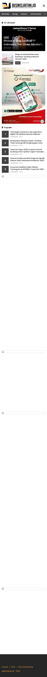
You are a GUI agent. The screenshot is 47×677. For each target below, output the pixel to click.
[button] (43, 5)
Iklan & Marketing (25, 667)
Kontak (5, 667)
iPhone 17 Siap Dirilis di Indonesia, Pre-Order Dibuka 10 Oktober (23, 42)
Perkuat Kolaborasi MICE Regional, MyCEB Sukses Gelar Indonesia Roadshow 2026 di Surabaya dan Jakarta (27, 159)
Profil (13, 667)
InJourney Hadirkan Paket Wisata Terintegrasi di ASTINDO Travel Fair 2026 (27, 168)
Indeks (6, 37)
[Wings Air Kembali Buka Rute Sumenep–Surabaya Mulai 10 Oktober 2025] (7, 59)
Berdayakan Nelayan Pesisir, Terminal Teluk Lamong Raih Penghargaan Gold (26, 142)
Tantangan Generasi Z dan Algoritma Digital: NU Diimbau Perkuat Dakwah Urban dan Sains (26, 133)
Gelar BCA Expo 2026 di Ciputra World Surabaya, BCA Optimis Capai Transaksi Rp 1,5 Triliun (26, 150)
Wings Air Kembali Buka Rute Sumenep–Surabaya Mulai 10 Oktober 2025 (27, 56)
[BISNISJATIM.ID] (19, 6)
